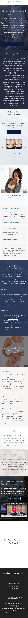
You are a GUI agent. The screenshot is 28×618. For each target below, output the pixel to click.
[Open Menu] (26, 1)
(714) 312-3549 (14, 588)
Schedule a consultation (12, 462)
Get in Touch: (14, 540)
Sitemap (16, 605)
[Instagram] (10, 543)
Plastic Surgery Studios (18, 612)
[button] (2, 147)
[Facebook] (12, 543)
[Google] (15, 543)
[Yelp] (17, 543)
